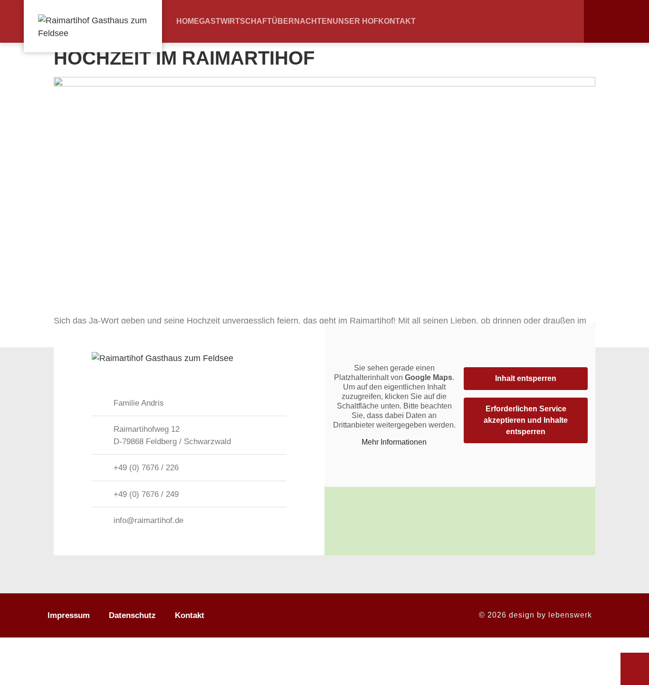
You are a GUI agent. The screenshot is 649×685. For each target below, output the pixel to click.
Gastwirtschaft (235, 21)
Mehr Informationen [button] (394, 442)
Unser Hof (355, 21)
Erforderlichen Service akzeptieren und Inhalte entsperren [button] (526, 420)
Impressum (69, 615)
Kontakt (397, 21)
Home (187, 21)
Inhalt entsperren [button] (525, 378)
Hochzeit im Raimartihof (184, 58)
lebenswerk (570, 615)
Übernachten (302, 21)
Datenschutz (132, 615)
